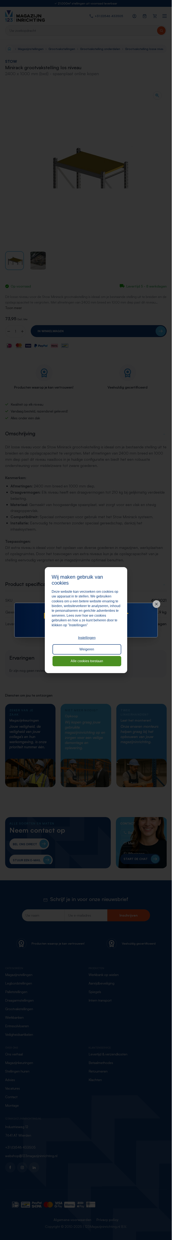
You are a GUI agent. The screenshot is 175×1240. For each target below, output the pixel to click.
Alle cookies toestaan (87, 661)
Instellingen (87, 638)
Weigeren (86, 649)
